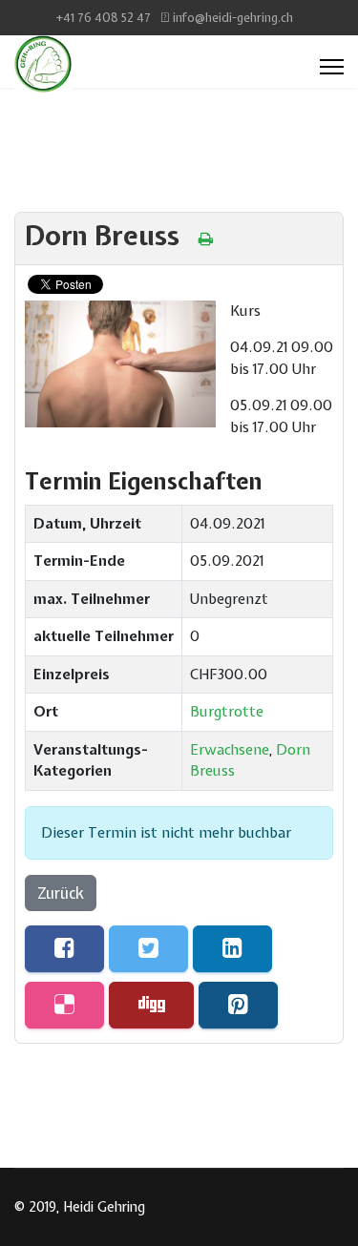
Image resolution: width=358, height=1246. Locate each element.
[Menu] (332, 66)
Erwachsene (229, 749)
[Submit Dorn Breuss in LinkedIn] (232, 948)
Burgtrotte (226, 711)
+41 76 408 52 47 (103, 18)
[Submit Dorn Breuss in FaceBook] (64, 948)
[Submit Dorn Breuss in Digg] (151, 1005)
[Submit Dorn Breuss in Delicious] (64, 1005)
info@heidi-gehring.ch (233, 18)
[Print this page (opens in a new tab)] (206, 238)
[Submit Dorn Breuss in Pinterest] (238, 1005)
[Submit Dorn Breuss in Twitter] (148, 948)
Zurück (60, 893)
